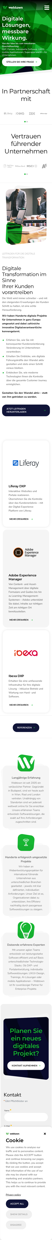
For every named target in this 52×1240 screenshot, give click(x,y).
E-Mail (7, 1126)
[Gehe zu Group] (14, 7)
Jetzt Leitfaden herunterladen (16, 410)
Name (6, 1110)
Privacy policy (13, 1194)
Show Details (18, 1214)
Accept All (17, 1203)
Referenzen (24, 727)
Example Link (8, 441)
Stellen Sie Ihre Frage (20, 61)
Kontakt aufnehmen (24, 1065)
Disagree (16, 1224)
